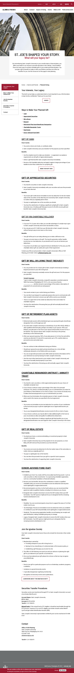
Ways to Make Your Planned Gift (8, 93)
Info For (39, 4)
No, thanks (63, 670)
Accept (56, 670)
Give (61, 4)
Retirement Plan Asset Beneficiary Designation (37, 124)
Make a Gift (57, 9)
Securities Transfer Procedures (8, 106)
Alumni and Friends (32, 85)
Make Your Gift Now (46, 168)
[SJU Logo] (5, 667)
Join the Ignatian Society (7, 100)
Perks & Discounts (67, 9)
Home (23, 85)
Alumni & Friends (9, 10)
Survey (46, 100)
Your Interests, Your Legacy (8, 87)
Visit (46, 4)
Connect (31, 9)
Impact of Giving (41, 9)
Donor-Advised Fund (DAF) (32, 132)
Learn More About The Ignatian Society (35, 579)
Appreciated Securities (30, 116)
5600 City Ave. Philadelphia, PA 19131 (53, 666)
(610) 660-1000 (67, 666)
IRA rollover (27, 119)
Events (50, 9)
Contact (5, 112)
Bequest (26, 122)
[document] (24, 670)
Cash (25, 113)
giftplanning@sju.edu (44, 253)
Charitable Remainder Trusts (32, 127)
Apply (54, 4)
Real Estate (27, 130)
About (26, 9)
